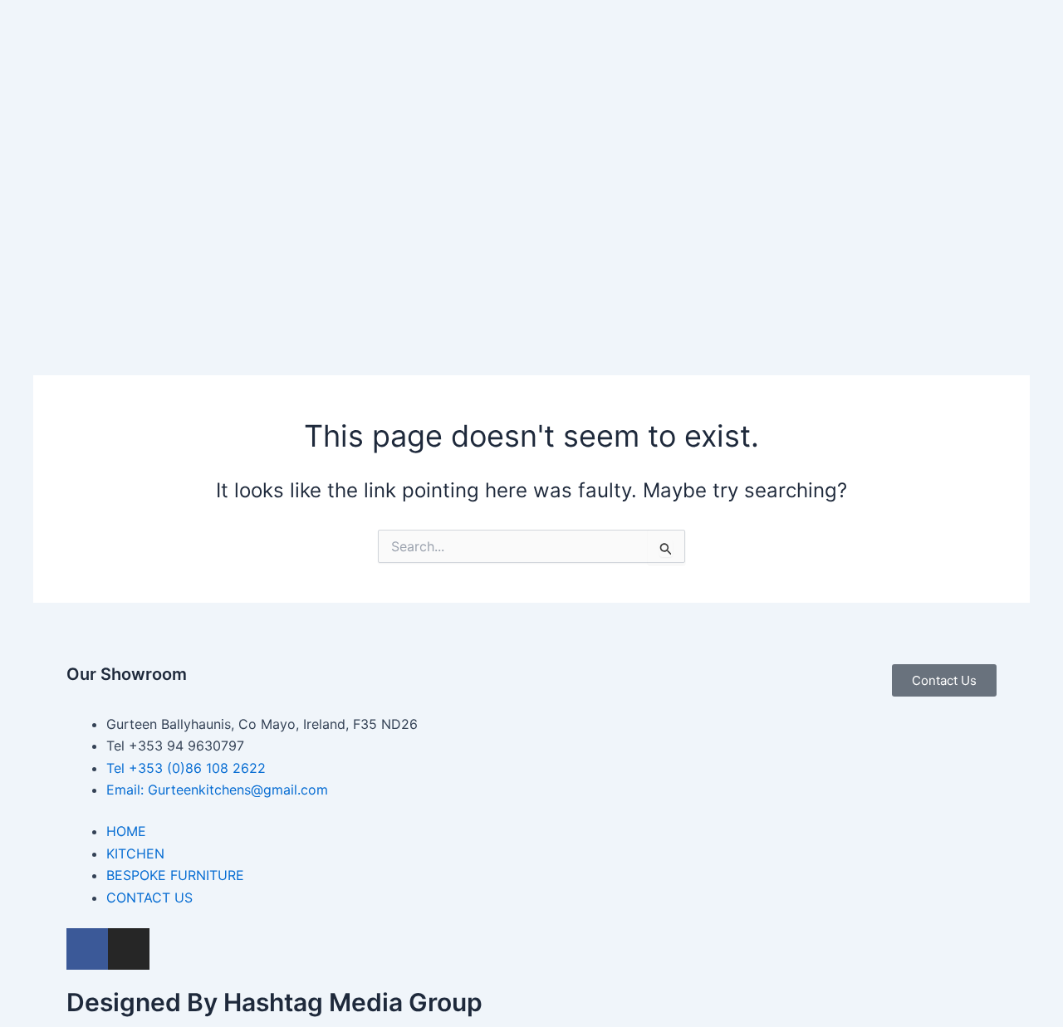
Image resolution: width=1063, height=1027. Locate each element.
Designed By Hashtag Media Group (274, 1002)
